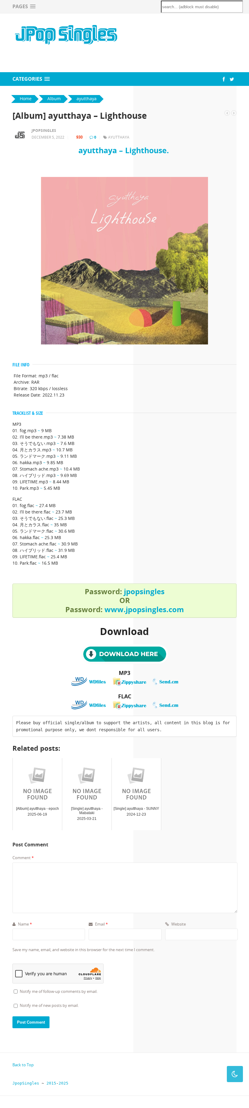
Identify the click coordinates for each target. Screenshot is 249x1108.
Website (178, 924)
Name (24, 924)
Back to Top (23, 1064)
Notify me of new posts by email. (49, 1005)
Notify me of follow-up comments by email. (58, 991)
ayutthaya (118, 137)
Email (101, 924)
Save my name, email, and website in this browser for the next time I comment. (83, 949)
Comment (23, 857)
